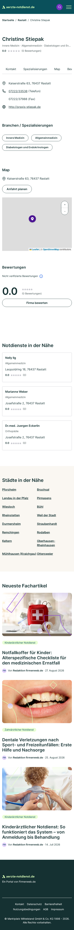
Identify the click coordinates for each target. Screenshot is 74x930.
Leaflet (35, 249)
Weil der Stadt (46, 515)
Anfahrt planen (17, 189)
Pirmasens (44, 498)
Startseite (8, 20)
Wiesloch (8, 506)
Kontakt (19, 904)
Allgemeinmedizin (46, 137)
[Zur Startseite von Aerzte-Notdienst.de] (18, 7)
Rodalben (43, 532)
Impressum (57, 909)
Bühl (40, 506)
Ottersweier (45, 554)
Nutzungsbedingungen (26, 909)
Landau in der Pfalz (15, 498)
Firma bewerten (37, 303)
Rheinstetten (11, 515)
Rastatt (22, 20)
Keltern (7, 541)
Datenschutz (34, 904)
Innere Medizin (15, 137)
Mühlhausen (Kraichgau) (19, 554)
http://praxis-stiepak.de (25, 107)
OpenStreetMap (51, 249)
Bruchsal (43, 489)
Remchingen (10, 532)
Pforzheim (9, 489)
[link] (37, 367)
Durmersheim (11, 524)
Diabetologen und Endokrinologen (27, 147)
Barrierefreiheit (53, 904)
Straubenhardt (47, 524)
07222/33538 (18, 91)
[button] (59, 7)
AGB (45, 909)
